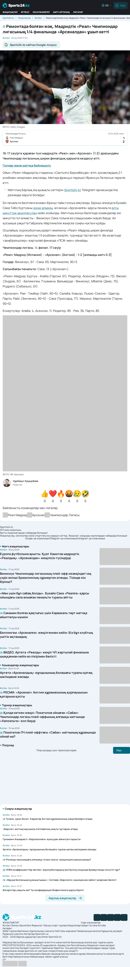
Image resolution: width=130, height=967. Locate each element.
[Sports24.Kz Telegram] (103, 917)
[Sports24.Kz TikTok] (117, 917)
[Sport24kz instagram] (124, 917)
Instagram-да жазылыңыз (91, 538)
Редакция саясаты (13, 933)
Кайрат (85, 925)
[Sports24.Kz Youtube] (110, 917)
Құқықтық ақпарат (112, 931)
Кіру (122, 5)
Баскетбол (25, 925)
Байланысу (23, 931)
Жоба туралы (10, 931)
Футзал (6, 925)
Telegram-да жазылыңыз (63, 538)
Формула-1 (38, 925)
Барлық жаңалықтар (62, 898)
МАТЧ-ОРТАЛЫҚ (61, 12)
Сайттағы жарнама (65, 931)
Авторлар (29, 933)
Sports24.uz (41, 933)
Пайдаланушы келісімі (88, 931)
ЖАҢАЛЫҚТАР (10, 12)
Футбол (25, 12)
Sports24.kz (8, 17)
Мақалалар (73, 925)
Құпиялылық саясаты (42, 931)
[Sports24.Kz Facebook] (97, 917)
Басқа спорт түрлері (55, 925)
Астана (93, 925)
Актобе (102, 925)
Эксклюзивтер (41, 12)
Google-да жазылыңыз (37, 538)
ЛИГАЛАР (78, 12)
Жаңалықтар (24, 17)
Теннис (15, 925)
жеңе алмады (43, 208)
